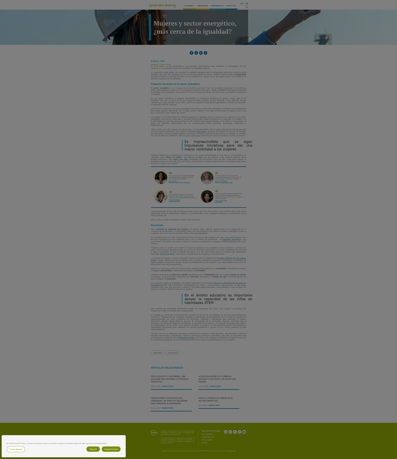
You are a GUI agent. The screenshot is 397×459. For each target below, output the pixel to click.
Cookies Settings (16, 449)
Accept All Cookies (111, 449)
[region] (64, 446)
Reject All (93, 449)
